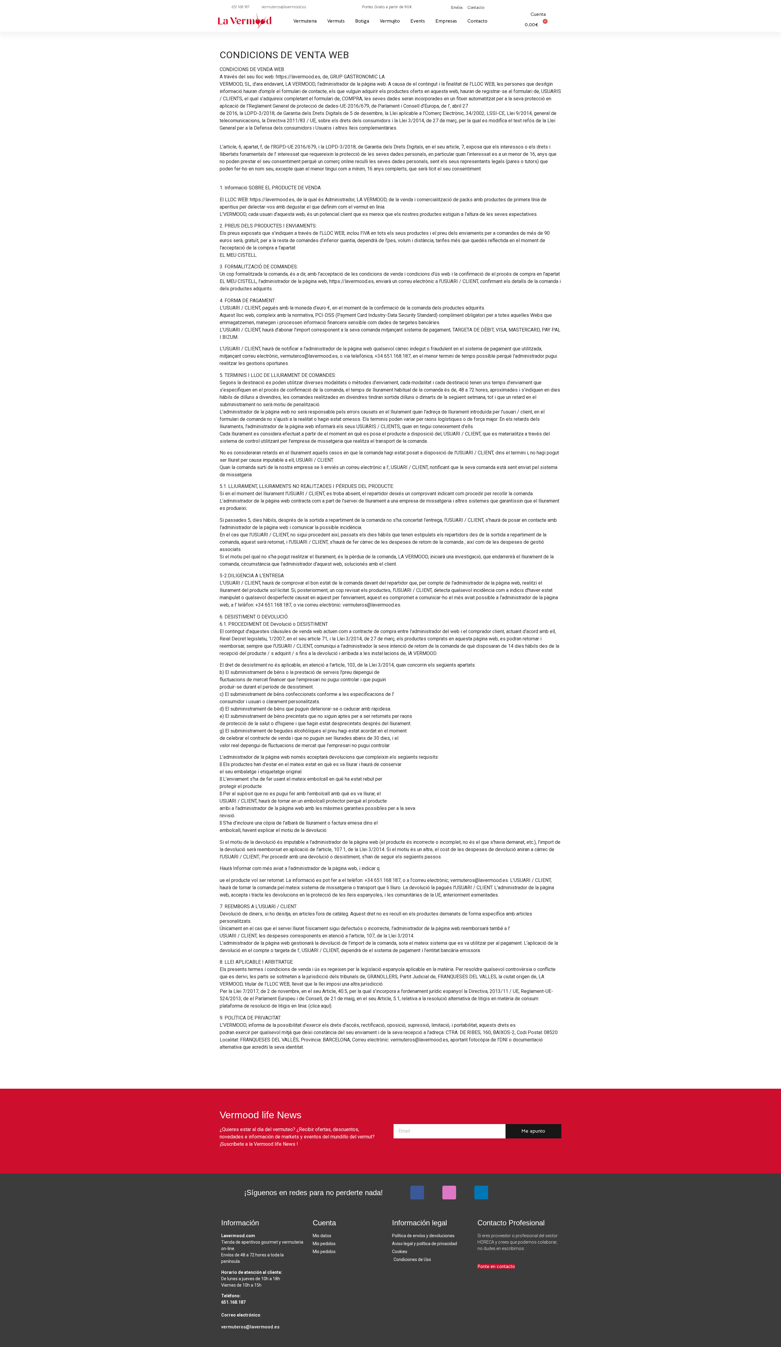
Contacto (477, 21)
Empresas (446, 21)
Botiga (362, 21)
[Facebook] (417, 1192)
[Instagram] (449, 1192)
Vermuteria (305, 21)
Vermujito (390, 21)
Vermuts (336, 21)
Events (417, 21)
